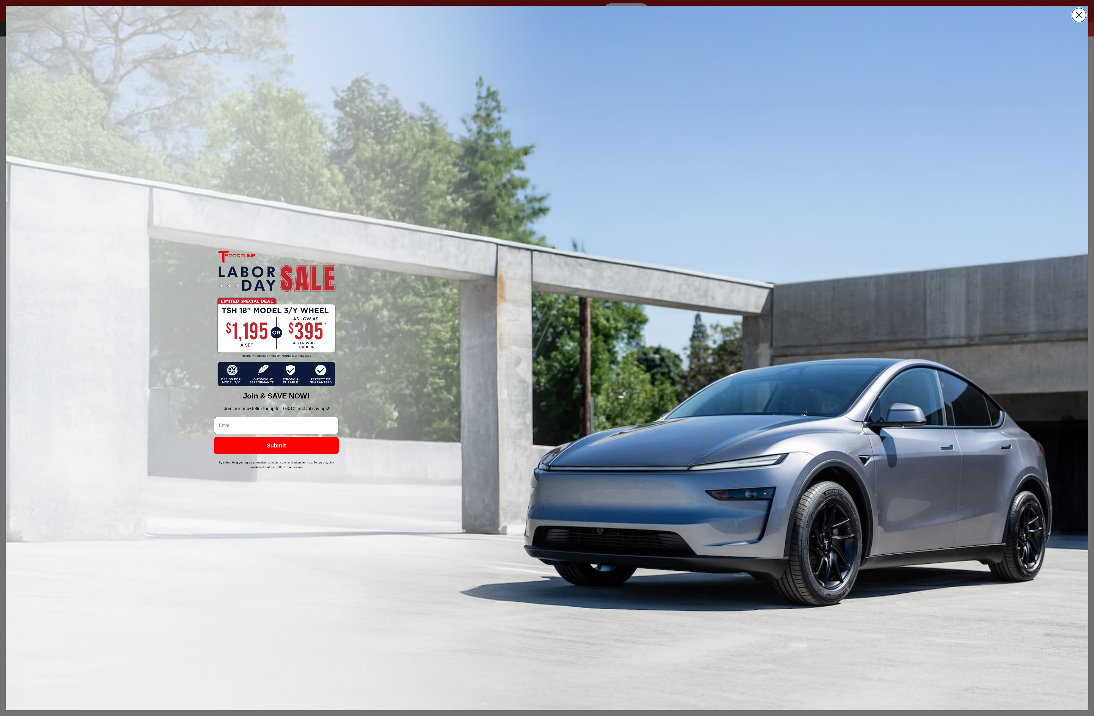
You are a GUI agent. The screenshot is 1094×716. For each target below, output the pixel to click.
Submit (276, 445)
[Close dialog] (1079, 15)
